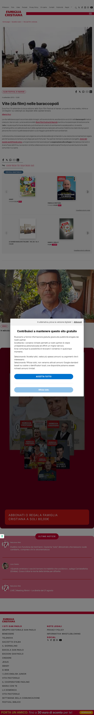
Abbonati (78, 322)
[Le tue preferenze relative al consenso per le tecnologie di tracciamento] (2, 536)
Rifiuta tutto (44, 390)
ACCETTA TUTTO (43, 376)
